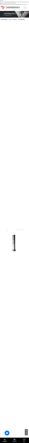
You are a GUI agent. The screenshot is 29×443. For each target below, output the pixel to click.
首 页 (10, 19)
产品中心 (15, 19)
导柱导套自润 (21, 19)
